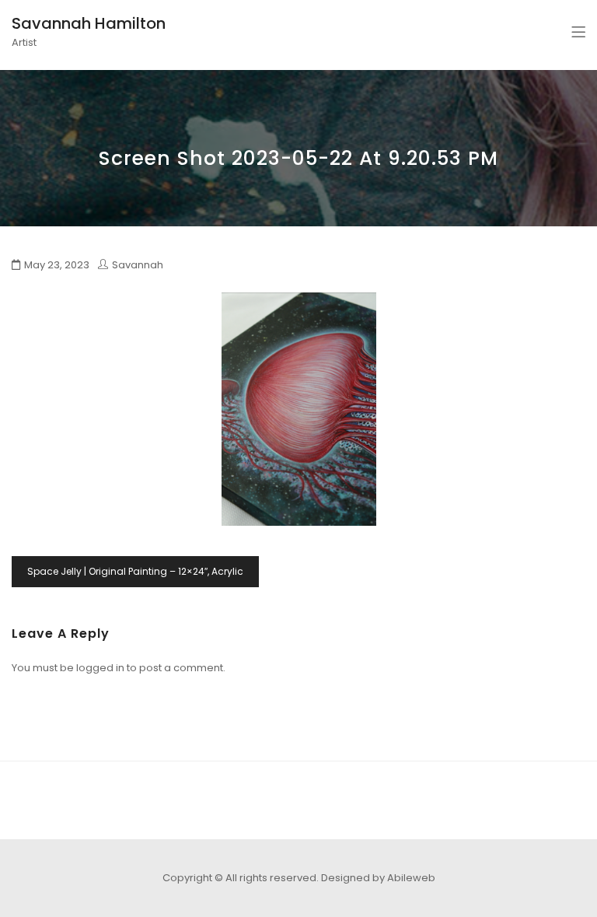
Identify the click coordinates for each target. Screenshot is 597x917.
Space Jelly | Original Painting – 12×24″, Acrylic (135, 571)
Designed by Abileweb (378, 877)
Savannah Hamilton (89, 23)
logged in (100, 667)
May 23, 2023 (56, 264)
